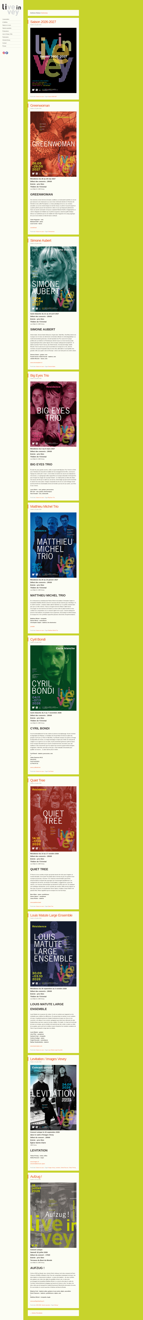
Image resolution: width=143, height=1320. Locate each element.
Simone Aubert (40, 240)
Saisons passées (6, 28)
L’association (5, 19)
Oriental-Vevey (6, 40)
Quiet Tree (37, 780)
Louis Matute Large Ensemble (51, 915)
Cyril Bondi (37, 639)
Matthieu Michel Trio (44, 506)
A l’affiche (4, 22)
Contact (4, 43)
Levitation (58, 1167)
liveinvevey (44, 13)
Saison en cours (6, 25)
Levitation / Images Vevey (48, 1059)
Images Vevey (51, 1167)
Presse (4, 46)
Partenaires (5, 37)
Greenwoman (40, 105)
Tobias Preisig (72, 1167)
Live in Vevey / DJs (7, 34)
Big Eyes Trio (39, 375)
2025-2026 (38, 1305)
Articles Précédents (36, 1313)
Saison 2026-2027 (43, 22)
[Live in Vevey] (11, 10)
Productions (5, 31)
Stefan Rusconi (64, 1167)
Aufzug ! (36, 1176)
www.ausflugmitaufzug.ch (37, 1301)
